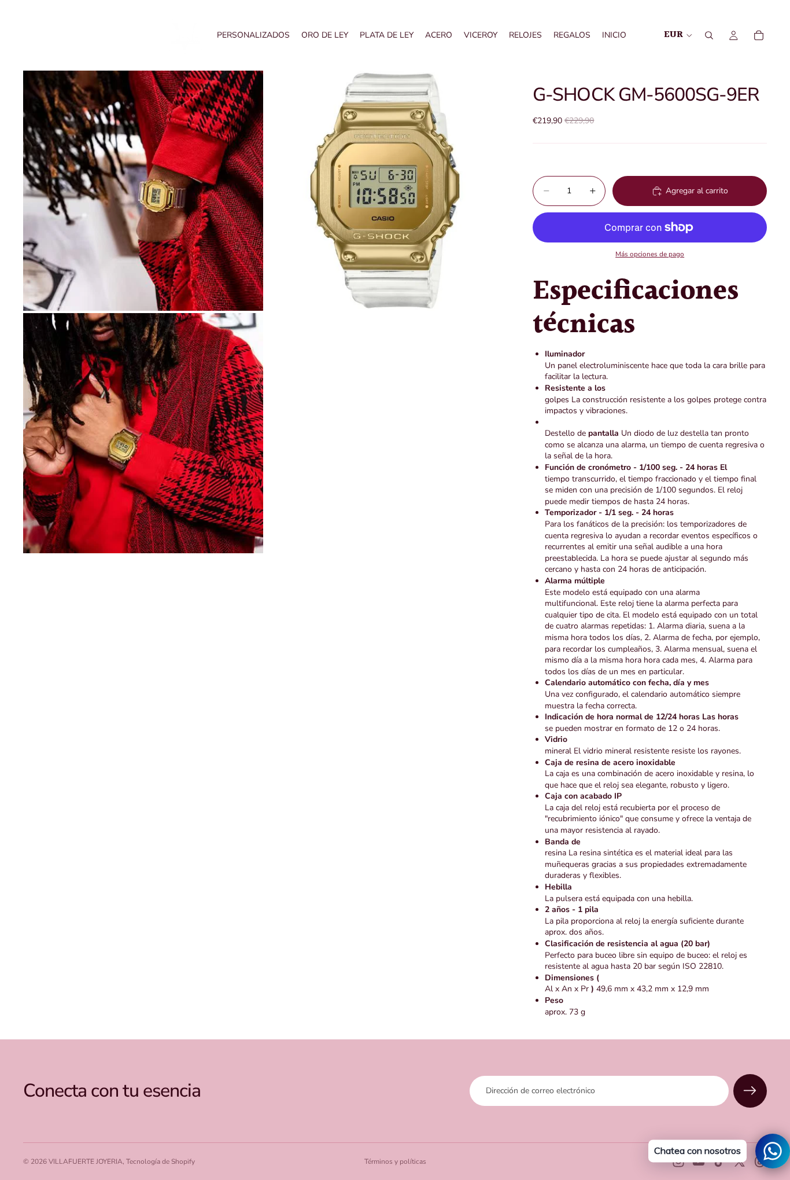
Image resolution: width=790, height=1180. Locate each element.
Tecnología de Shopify (160, 1161)
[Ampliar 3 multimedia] (143, 433)
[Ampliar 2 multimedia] (385, 191)
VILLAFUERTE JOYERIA (86, 1161)
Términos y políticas (395, 1161)
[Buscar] (709, 35)
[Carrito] (758, 35)
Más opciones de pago (649, 254)
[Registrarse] (750, 1091)
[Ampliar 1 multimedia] (143, 191)
